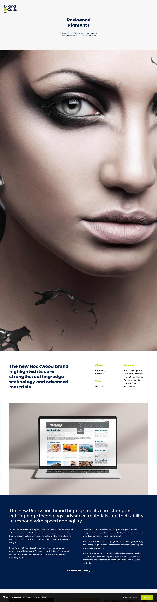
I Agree (146, 597)
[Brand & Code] (10, 8)
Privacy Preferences (130, 597)
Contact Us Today (78, 571)
